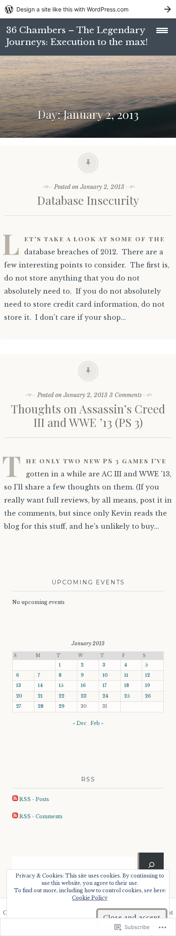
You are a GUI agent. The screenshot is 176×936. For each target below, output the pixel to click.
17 (104, 685)
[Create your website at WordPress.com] (88, 9)
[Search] (151, 864)
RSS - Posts (34, 799)
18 (126, 685)
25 (127, 696)
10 (105, 675)
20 (19, 696)
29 (62, 706)
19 (147, 685)
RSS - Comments (41, 816)
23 (83, 696)
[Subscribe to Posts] (15, 799)
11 (126, 675)
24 (105, 696)
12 (147, 675)
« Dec (80, 723)
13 (18, 685)
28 (40, 706)
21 (40, 696)
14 (40, 685)
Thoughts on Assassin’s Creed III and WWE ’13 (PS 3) (88, 415)
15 (61, 685)
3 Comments (125, 395)
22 (61, 696)
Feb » (97, 723)
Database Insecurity (88, 200)
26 (148, 696)
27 (18, 706)
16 (83, 685)
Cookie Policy (90, 898)
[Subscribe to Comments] (15, 816)
